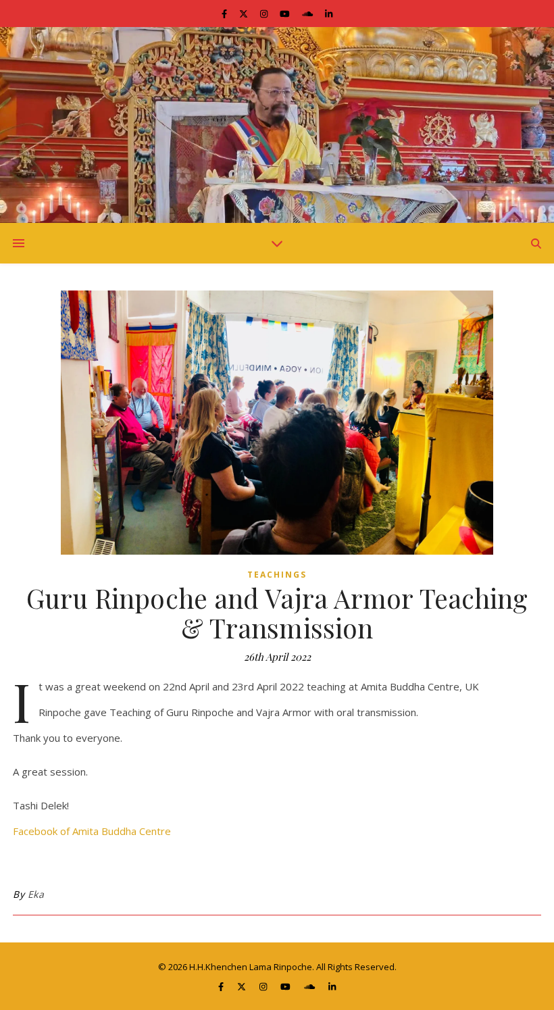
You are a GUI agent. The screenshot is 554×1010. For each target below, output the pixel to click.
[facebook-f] (225, 13)
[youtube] (286, 13)
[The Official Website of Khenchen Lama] (277, 125)
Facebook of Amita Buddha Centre (92, 831)
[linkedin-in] (328, 13)
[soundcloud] (308, 13)
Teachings (277, 574)
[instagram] (265, 13)
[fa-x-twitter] (244, 13)
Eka (36, 894)
